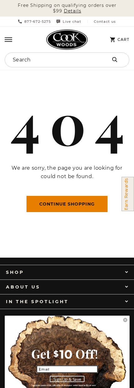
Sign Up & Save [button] (67, 379)
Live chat (72, 21)
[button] (8, 39)
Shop (15, 272)
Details (72, 11)
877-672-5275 (37, 21)
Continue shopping (67, 204)
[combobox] (48, 60)
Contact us (105, 21)
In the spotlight (37, 301)
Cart (123, 39)
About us (23, 287)
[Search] (115, 59)
